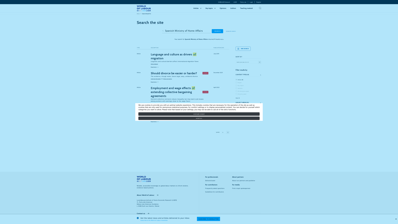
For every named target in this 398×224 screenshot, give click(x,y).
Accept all (199, 118)
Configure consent (199, 114)
